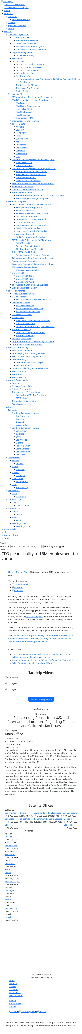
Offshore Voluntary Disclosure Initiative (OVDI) (33, 159)
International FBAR (24, 118)
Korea (18, 135)
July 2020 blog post (33, 616)
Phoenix (20, 463)
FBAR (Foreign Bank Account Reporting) (30, 100)
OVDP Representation (26, 177)
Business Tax (18, 61)
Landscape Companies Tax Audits (31, 231)
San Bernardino (23, 451)
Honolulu (20, 469)
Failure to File (18, 317)
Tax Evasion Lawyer (25, 305)
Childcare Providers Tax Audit (29, 249)
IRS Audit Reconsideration (28, 270)
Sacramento (21, 425)
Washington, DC (12, 881)
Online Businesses (24, 91)
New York (16, 502)
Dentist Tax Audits (24, 222)
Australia (20, 126)
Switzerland (21, 153)
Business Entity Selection (27, 70)
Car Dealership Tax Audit (27, 216)
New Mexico (17, 478)
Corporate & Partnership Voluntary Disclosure (33, 341)
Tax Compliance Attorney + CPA (26, 356)
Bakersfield (21, 431)
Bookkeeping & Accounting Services (28, 353)
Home (7, 10)
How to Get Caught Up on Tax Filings (33, 320)
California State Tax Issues (24, 43)
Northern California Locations (25, 413)
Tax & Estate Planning (18, 347)
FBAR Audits (21, 103)
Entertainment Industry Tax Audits (32, 225)
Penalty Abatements (21, 404)
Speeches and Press (17, 25)
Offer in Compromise (22, 389)
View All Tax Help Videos (41, 699)
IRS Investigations (20, 296)
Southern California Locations (25, 428)
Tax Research (18, 374)
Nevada (15, 472)
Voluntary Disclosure (21, 338)
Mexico (19, 141)
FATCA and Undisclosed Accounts (31, 171)
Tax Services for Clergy (26, 85)
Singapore (20, 150)
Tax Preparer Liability (21, 329)
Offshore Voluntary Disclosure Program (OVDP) (34, 168)
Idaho (14, 493)
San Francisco (22, 416)
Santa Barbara (22, 448)
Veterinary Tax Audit (25, 234)
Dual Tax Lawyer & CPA (18, 34)
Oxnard (19, 442)
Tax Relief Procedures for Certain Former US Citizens (40, 195)
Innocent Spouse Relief (22, 386)
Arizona (15, 460)
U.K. (18, 156)
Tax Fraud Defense (16, 290)
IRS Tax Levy (21, 398)
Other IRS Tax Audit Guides (24, 252)
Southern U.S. (14, 508)
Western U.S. (14, 457)
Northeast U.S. (14, 499)
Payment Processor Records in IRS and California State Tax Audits (42, 660)
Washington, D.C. (20, 523)
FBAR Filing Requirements (28, 106)
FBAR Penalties (23, 115)
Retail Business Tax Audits (28, 228)
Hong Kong (21, 132)
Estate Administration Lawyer (29, 362)
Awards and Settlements (23, 350)
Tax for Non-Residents (22, 192)
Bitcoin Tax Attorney (25, 55)
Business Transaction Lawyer (29, 67)
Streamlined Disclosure (23, 186)
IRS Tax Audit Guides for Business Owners (31, 204)
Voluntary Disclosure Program (30, 46)
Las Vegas (20, 475)
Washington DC (23, 526)
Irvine (18, 436)
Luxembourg (22, 138)
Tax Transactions (19, 377)
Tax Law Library (11, 535)
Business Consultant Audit (28, 246)
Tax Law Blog (22, 572)
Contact (12, 1006)
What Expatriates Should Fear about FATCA (32, 663)
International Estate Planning (25, 121)
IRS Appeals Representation (25, 267)
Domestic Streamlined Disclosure (27, 189)
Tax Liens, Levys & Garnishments (27, 392)
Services (8, 31)
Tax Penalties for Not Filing (28, 311)
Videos (11, 28)
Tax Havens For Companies (28, 88)
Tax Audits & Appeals (17, 201)
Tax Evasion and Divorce (27, 40)
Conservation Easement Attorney (27, 344)
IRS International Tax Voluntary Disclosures (32, 97)
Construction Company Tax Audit (31, 219)
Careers (11, 22)
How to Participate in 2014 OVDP (31, 174)
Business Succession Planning (30, 64)
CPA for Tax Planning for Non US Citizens (31, 368)
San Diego (20, 454)
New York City (22, 505)
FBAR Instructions (24, 112)
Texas (14, 517)
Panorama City (23, 445)
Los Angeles (21, 439)
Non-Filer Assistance (25, 323)
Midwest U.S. (14, 490)
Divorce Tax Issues (20, 37)
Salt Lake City (22, 487)
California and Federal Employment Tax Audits (33, 258)
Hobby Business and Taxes (24, 293)
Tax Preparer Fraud (25, 335)
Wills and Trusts (23, 365)
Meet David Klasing (21, 19)
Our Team (12, 16)
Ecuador (20, 129)
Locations (8, 407)
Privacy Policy (15, 1003)
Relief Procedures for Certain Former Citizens (33, 183)
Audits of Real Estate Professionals (32, 213)
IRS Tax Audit (18, 273)
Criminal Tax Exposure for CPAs (30, 332)
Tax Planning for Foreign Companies (32, 198)
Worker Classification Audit (24, 287)
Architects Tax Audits (25, 210)
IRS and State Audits (25, 281)
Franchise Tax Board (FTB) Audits (31, 49)
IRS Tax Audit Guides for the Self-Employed (31, 240)
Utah (14, 484)
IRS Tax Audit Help (24, 279)
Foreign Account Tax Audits (24, 261)
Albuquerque (22, 481)
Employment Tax (23, 76)
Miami (19, 514)
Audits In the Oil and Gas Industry (31, 237)
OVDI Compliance (24, 165)
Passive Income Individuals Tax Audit (33, 255)
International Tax (16, 94)
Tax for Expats (18, 124)
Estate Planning (19, 359)
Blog (6, 532)
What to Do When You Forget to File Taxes (35, 326)
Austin (19, 520)
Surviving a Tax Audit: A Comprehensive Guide (33, 264)
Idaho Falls (21, 496)
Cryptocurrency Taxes (22, 52)
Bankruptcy (17, 383)
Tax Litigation (18, 58)
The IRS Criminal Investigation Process (34, 299)
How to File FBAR (24, 109)
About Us (8, 13)
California (12, 410)
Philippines (21, 144)
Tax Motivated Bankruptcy (24, 401)
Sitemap (12, 1000)
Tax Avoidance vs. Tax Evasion (29, 308)
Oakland (20, 422)
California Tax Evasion (22, 314)
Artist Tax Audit (23, 243)
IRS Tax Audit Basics (25, 276)
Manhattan (10, 854)
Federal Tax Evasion (21, 302)
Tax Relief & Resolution (18, 380)
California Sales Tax (25, 73)
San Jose (20, 419)
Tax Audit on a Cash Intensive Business (30, 284)
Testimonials (10, 529)
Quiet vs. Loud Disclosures (28, 180)
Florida (15, 511)
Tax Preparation (19, 371)
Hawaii (15, 466)
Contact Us (9, 538)
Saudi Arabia (22, 147)
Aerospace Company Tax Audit (30, 207)
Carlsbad (20, 433)
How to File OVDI (24, 162)
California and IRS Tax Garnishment (32, 395)
